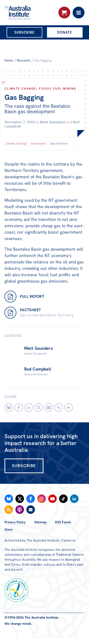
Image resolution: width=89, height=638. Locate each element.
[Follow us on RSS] (9, 509)
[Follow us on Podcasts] (19, 509)
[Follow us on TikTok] (63, 498)
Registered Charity (16, 590)
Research (23, 60)
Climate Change (21, 89)
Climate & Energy (16, 143)
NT (3, 82)
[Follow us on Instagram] (41, 498)
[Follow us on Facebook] (30, 498)
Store (9, 529)
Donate (64, 32)
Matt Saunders (52, 122)
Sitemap (40, 522)
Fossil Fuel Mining (57, 89)
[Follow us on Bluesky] (9, 498)
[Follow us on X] (19, 498)
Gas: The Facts (59, 143)
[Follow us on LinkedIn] (74, 498)
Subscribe (24, 32)
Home (9, 60)
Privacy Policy (15, 522)
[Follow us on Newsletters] (30, 509)
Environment (38, 143)
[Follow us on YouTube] (52, 498)
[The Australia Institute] (30, 12)
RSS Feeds (63, 522)
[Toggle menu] (78, 12)
